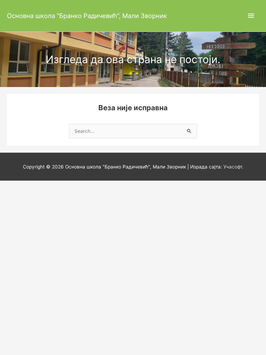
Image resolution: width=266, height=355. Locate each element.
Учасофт (232, 167)
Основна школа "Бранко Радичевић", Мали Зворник (87, 15)
